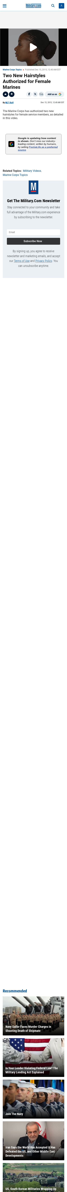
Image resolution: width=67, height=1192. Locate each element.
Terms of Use (22, 261)
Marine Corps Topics (12, 70)
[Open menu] (4, 5)
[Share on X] (35, 94)
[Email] (41, 94)
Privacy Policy (43, 261)
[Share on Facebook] (29, 94)
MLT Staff (9, 102)
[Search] (53, 6)
